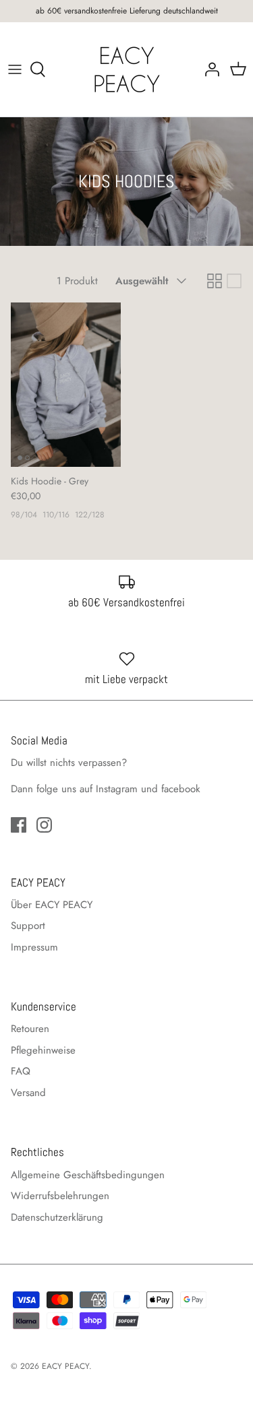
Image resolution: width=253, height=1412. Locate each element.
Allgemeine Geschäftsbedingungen (88, 1174)
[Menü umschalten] (15, 69)
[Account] (208, 69)
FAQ (20, 1071)
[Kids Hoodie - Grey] (66, 384)
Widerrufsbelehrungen (60, 1195)
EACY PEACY (65, 1366)
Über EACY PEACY (51, 904)
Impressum (34, 947)
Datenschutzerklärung (57, 1217)
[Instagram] (44, 825)
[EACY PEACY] (126, 69)
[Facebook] (18, 825)
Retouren (30, 1028)
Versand (28, 1092)
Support (28, 925)
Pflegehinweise (43, 1050)
